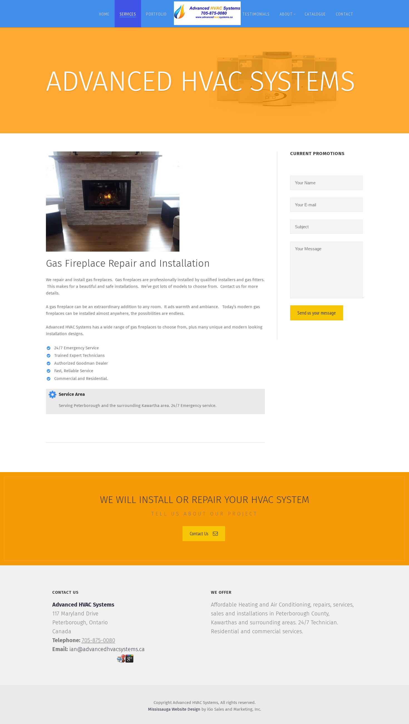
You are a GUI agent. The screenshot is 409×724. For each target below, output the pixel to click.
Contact (344, 14)
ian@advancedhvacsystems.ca (107, 649)
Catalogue (315, 14)
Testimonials (256, 14)
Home (104, 14)
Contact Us (199, 533)
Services (128, 14)
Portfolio (156, 14)
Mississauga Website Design (174, 709)
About (286, 14)
